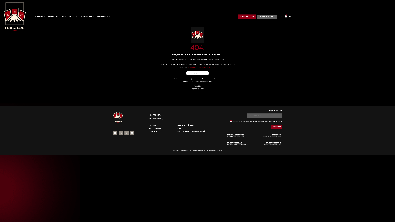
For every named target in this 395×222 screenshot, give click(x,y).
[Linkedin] (115, 133)
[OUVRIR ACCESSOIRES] (93, 17)
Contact (153, 131)
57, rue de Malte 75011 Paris (272, 137)
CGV (179, 128)
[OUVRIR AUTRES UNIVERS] (76, 17)
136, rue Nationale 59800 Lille (237, 145)
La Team (152, 125)
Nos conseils (155, 128)
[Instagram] (121, 133)
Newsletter (275, 110)
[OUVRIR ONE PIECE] (58, 17)
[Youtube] (132, 133)
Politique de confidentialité (191, 131)
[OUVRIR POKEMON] (44, 17)
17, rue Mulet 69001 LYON (272, 145)
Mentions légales (185, 125)
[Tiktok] (126, 133)
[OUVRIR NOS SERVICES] (110, 17)
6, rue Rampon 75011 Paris (235, 137)
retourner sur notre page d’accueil (201, 67)
